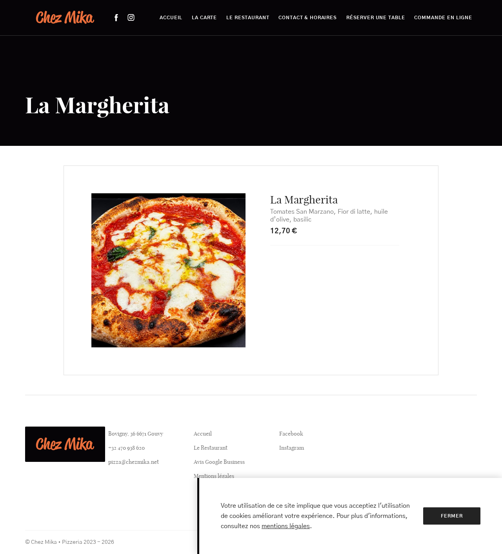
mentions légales (286, 526)
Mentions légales (214, 476)
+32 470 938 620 (126, 447)
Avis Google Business (219, 461)
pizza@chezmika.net (133, 461)
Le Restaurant (210, 447)
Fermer (451, 516)
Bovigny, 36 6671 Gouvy (135, 433)
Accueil (203, 433)
